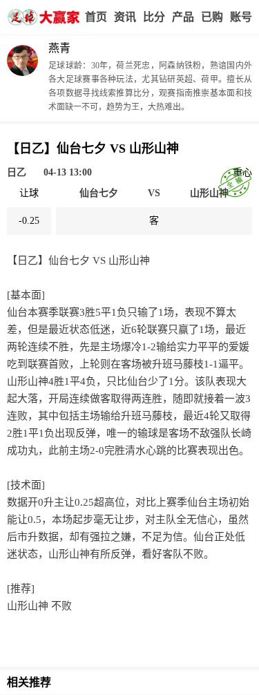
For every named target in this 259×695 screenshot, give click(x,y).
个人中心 (241, 17)
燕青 (59, 48)
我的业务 (212, 17)
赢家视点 (125, 17)
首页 (96, 17)
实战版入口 (183, 17)
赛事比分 (154, 17)
